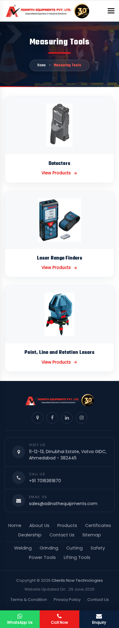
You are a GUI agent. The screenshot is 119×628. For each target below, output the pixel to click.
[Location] (37, 418)
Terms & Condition (28, 599)
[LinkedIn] (67, 418)
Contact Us (61, 535)
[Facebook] (52, 418)
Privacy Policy (67, 599)
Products (67, 525)
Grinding (49, 548)
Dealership (29, 535)
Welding (23, 548)
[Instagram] (81, 418)
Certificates (98, 525)
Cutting (74, 548)
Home (41, 65)
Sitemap (91, 535)
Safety (98, 548)
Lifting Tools (77, 557)
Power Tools (42, 557)
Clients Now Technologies (77, 580)
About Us (39, 525)
